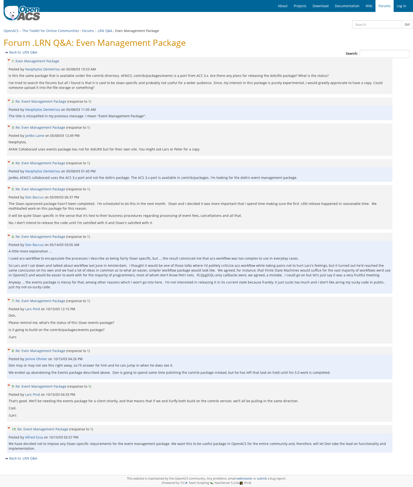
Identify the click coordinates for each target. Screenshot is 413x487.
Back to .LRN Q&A (23, 52)
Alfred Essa (34, 437)
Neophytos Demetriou (43, 69)
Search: (352, 53)
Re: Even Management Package (40, 127)
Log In (401, 6)
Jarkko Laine (35, 135)
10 (14, 429)
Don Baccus (35, 197)
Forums (88, 30)
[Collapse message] (9, 59)
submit (262, 478)
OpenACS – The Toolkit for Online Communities (41, 30)
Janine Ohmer (36, 359)
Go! (407, 24)
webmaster (244, 478)
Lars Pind (33, 309)
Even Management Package (37, 61)
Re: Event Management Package (41, 101)
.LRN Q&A (104, 30)
